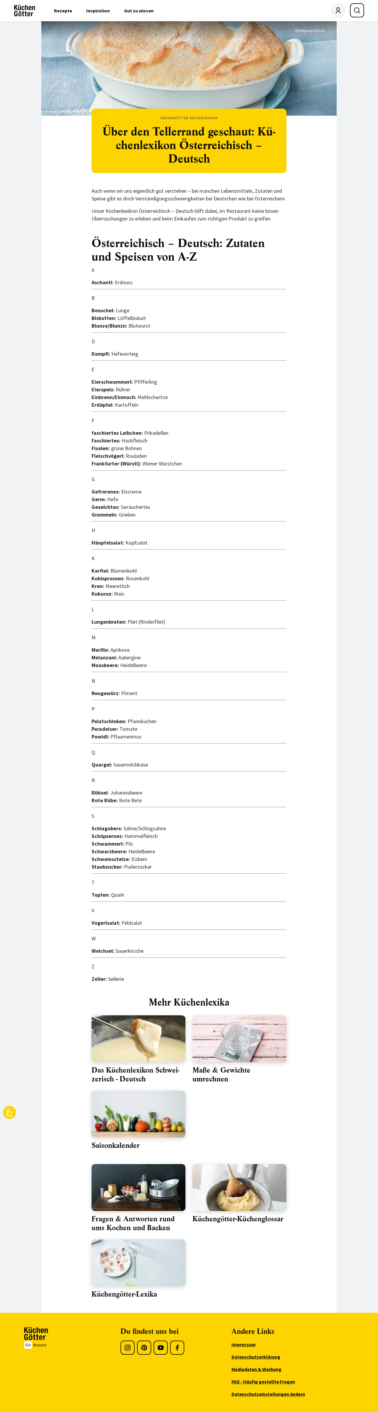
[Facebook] (177, 1348)
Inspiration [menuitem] (98, 11)
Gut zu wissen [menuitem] (139, 11)
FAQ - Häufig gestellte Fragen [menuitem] (263, 1382)
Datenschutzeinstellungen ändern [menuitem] (268, 1394)
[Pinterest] (144, 1348)
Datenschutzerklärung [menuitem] (256, 1357)
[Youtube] (161, 1348)
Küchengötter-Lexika (124, 1294)
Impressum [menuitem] (244, 1344)
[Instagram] (127, 1348)
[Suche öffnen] (357, 10)
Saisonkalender (116, 1145)
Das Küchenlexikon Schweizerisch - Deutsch (135, 1074)
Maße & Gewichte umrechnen (221, 1074)
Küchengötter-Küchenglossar (238, 1219)
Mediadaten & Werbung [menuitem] (256, 1369)
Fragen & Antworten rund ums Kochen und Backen (133, 1223)
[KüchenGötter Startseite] (24, 10)
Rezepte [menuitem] (63, 11)
